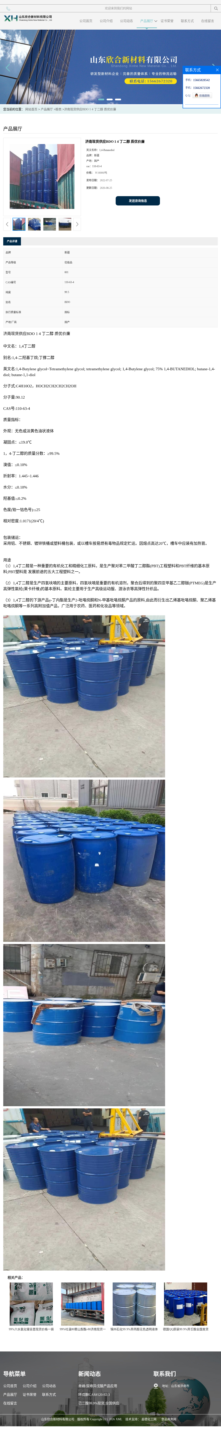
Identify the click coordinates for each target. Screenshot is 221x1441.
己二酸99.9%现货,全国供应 (98, 1403)
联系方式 (187, 21)
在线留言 (207, 21)
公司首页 (85, 21)
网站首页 (31, 109)
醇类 (58, 109)
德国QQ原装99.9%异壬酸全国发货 (185, 1329)
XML (119, 1419)
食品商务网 (168, 1419)
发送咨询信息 (138, 200)
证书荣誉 (167, 21)
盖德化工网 (148, 1419)
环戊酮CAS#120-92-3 (94, 1394)
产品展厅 (146, 21)
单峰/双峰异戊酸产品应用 (97, 1386)
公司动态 (126, 21)
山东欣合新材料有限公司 (57, 1419)
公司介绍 (106, 21)
